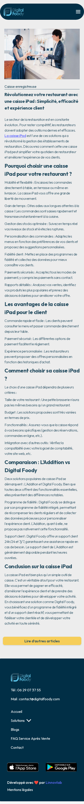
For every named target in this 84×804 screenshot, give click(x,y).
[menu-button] (78, 11)
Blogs (15, 729)
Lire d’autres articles (42, 641)
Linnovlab (54, 782)
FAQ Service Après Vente (30, 738)
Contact (17, 747)
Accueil (16, 711)
